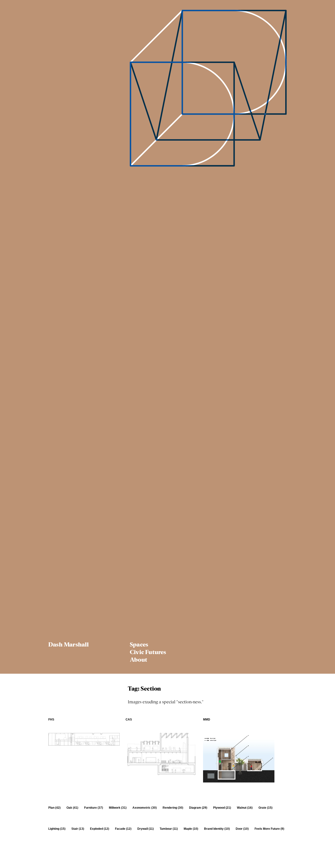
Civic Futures (148, 653)
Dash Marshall (68, 645)
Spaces (139, 645)
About (138, 660)
